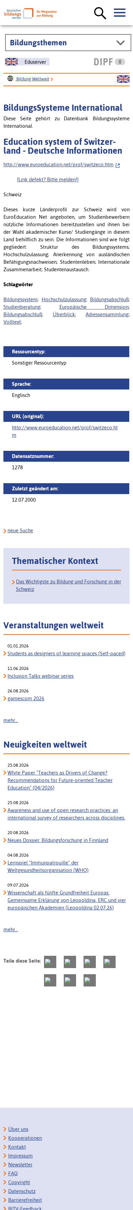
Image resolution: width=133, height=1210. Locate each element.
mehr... (10, 720)
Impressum (20, 1156)
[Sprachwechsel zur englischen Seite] (123, 79)
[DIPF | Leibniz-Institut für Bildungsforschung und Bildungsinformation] (110, 62)
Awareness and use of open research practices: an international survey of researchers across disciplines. (66, 814)
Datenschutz (21, 1191)
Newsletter (20, 1164)
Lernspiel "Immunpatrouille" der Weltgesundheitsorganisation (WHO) (48, 866)
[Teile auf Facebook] (70, 962)
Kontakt (17, 1147)
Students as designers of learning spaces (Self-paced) (66, 653)
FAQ (13, 1173)
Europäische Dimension (94, 307)
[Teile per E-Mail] (70, 980)
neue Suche (20, 530)
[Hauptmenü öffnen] (120, 13)
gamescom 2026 (26, 698)
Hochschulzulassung (64, 299)
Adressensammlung (107, 314)
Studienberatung (21, 307)
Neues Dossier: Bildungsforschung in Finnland (58, 840)
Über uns (18, 1129)
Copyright (19, 1182)
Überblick (64, 314)
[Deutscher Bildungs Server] (30, 13)
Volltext (12, 322)
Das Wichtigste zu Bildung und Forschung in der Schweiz (68, 585)
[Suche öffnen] (100, 13)
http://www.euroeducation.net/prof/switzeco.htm (58, 164)
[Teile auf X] (90, 962)
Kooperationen (25, 1138)
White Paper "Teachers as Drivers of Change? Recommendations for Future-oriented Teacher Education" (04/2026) (60, 780)
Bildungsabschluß (109, 299)
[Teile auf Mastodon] (50, 962)
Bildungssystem (20, 299)
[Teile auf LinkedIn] (50, 980)
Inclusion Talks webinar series (41, 676)
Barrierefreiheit (25, 1200)
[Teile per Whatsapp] (109, 962)
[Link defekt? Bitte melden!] (47, 179)
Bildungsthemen (38, 42)
